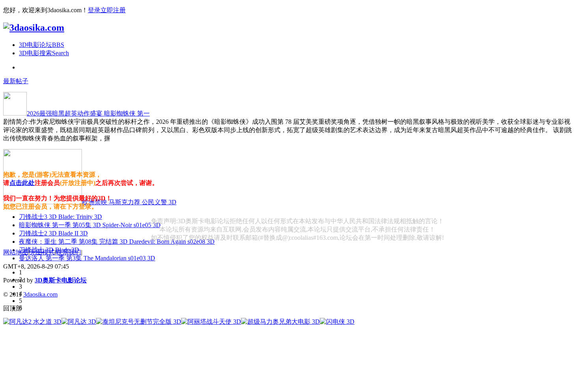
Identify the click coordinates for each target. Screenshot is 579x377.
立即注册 (113, 10)
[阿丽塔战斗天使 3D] (211, 321)
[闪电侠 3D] (337, 321)
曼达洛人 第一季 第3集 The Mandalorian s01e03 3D (87, 258)
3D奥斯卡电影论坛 (61, 280)
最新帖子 (15, 81)
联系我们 (68, 252)
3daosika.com (40, 294)
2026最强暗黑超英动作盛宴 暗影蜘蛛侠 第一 (88, 113)
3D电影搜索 (44, 53)
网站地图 (15, 252)
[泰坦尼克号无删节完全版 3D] (138, 321)
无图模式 (42, 252)
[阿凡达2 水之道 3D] (32, 321)
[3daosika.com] (33, 27)
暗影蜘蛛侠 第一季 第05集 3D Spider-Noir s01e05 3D (90, 225)
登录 (94, 10)
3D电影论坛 (41, 44)
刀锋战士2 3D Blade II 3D (53, 233)
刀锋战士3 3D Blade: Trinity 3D (60, 216)
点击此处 (22, 182)
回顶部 (12, 308)
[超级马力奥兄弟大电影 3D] (280, 321)
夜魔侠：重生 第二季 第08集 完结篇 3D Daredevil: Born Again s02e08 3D (117, 241)
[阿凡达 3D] (78, 321)
